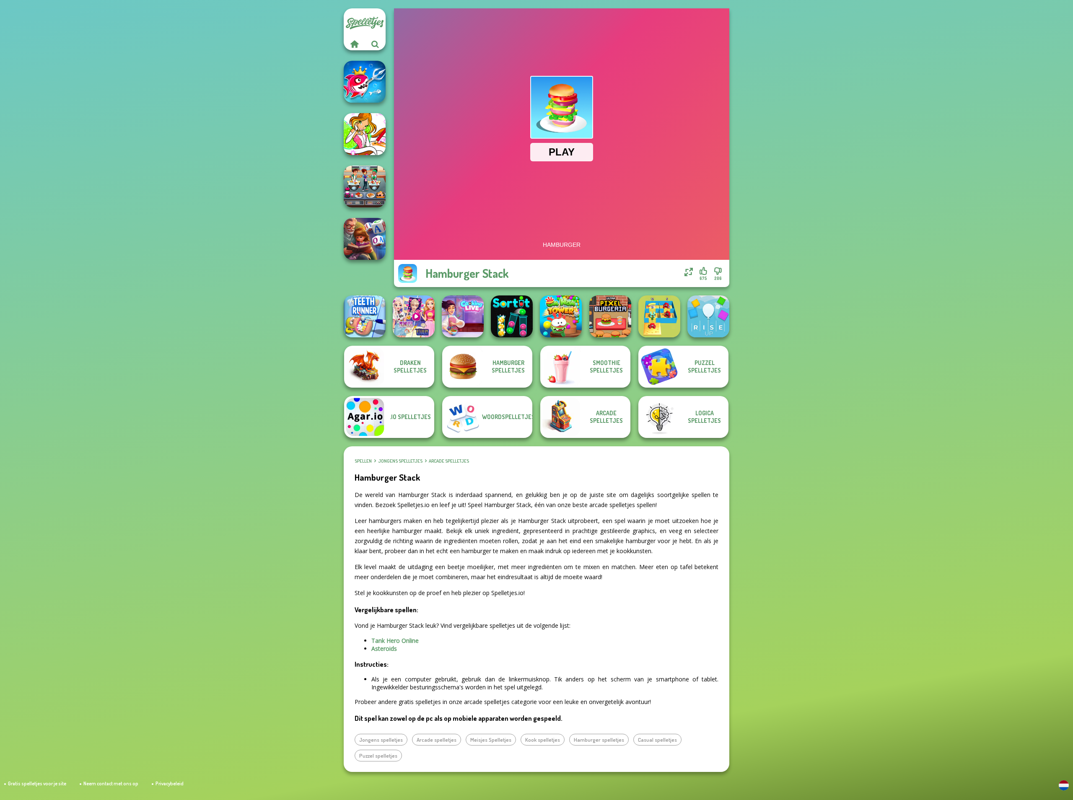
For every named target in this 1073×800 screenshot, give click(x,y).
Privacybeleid (170, 783)
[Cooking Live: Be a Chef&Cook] (463, 316)
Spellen (363, 461)
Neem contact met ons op (110, 783)
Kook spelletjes (542, 739)
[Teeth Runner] (365, 316)
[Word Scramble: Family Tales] (365, 239)
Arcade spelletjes (449, 461)
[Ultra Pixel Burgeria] (610, 316)
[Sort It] (512, 316)
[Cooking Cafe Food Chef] (365, 186)
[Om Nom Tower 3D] (561, 316)
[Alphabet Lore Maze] (659, 316)
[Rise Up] (708, 316)
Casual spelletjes (657, 739)
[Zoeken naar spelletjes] (375, 44)
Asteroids (384, 648)
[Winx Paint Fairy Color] (365, 134)
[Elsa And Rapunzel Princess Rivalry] (414, 316)
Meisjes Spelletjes (490, 739)
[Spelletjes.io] (354, 44)
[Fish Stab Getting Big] (365, 82)
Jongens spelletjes (400, 461)
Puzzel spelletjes (378, 755)
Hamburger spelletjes (599, 739)
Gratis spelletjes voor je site (37, 783)
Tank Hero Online (395, 641)
